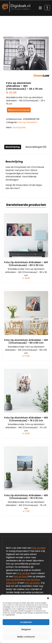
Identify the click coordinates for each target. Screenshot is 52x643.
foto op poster (32, 582)
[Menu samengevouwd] (40, 8)
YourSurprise (19, 127)
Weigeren (26, 629)
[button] (48, 598)
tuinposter (11, 582)
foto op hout (20, 576)
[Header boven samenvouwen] (47, 7)
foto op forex (33, 579)
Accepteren (26, 622)
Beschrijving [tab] (13, 146)
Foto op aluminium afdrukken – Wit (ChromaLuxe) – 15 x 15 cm (26, 497)
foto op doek (38, 547)
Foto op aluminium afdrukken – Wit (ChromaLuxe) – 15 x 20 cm (26, 419)
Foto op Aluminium (27, 122)
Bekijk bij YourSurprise (18, 110)
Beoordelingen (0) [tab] (36, 146)
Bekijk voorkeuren (26, 636)
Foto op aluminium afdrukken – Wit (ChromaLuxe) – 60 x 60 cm (26, 341)
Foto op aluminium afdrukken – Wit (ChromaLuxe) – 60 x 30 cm (26, 264)
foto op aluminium (15, 579)
